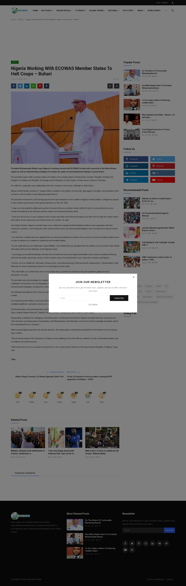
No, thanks (93, 304)
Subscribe (119, 298)
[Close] (134, 277)
